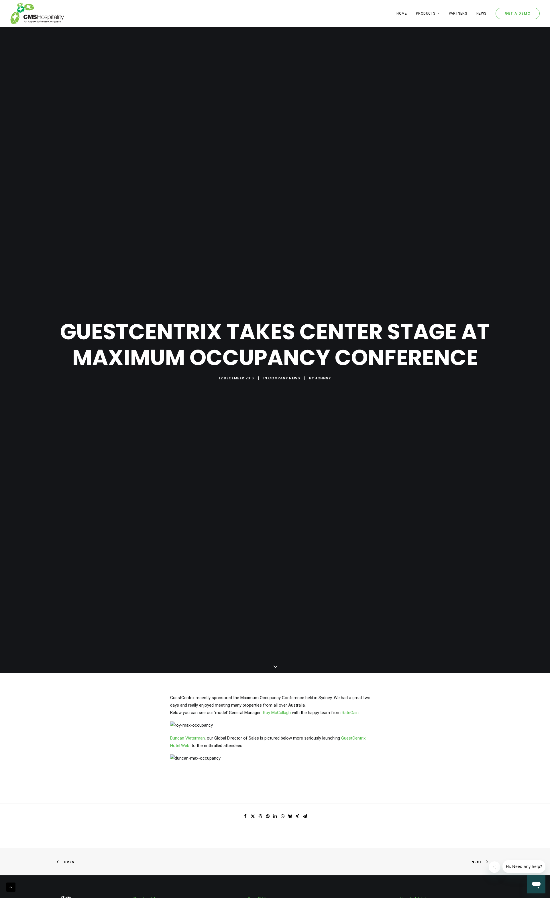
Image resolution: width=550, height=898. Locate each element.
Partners (458, 13)
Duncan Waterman (187, 738)
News (481, 13)
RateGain (350, 712)
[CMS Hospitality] (37, 13)
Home (401, 13)
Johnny (323, 378)
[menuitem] (403, 13)
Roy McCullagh (277, 712)
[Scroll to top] (10, 886)
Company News (284, 378)
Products (425, 13)
